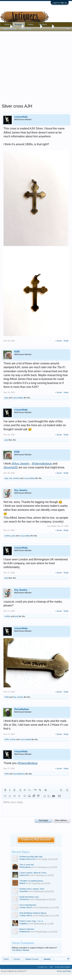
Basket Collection (26, 929)
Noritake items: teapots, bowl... (32, 889)
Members (43, 24)
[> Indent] (19, 796)
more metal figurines (28, 905)
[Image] (29, 796)
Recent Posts (25, 29)
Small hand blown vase (29, 897)
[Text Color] (20, 790)
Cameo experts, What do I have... (33, 873)
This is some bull (26, 865)
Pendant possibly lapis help (30, 857)
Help (51, 967)
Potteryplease (25, 867)
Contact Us (42, 967)
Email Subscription (62, 967)
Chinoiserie (24, 899)
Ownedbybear (21, 709)
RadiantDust (24, 932)
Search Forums (9, 29)
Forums (18, 24)
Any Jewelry (14, 478)
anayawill (23, 891)
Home (7, 24)
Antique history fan (27, 859)
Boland (22, 883)
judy (6, 398)
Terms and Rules (64, 971)
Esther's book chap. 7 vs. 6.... (32, 921)
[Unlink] (40, 790)
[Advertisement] (36, 66)
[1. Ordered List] (10, 796)
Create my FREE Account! (36, 839)
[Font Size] (25, 790)
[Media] (34, 796)
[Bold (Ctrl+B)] (5, 790)
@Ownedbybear (42, 463)
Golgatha (23, 923)
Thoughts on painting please (31, 881)
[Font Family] (29, 790)
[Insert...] (38, 796)
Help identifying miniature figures (33, 913)
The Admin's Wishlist (20, 950)
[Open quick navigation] (68, 959)
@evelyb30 (10, 467)
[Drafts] (59, 796)
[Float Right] (49, 796)
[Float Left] (44, 796)
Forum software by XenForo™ (14, 971)
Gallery (31, 24)
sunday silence (25, 907)
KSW (16, 351)
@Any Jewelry (21, 463)
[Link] (35, 790)
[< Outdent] (14, 796)
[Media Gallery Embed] (53, 796)
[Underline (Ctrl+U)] (14, 790)
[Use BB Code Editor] (67, 790)
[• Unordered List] (5, 796)
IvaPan (7, 536)
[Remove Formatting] (61, 790)
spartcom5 (23, 875)
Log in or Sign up (60, 3)
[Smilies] (25, 796)
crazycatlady (21, 116)
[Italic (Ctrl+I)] (10, 790)
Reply (66, 341)
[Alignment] (46, 790)
